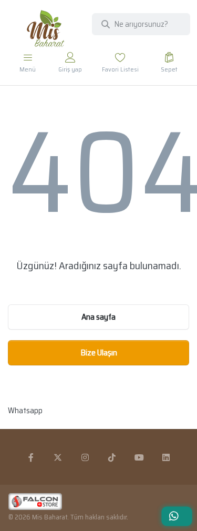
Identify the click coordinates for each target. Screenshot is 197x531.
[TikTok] (112, 457)
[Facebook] (31, 457)
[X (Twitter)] (57, 457)
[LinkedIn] (166, 457)
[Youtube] (139, 457)
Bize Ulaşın (98, 352)
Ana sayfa (98, 316)
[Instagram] (85, 457)
